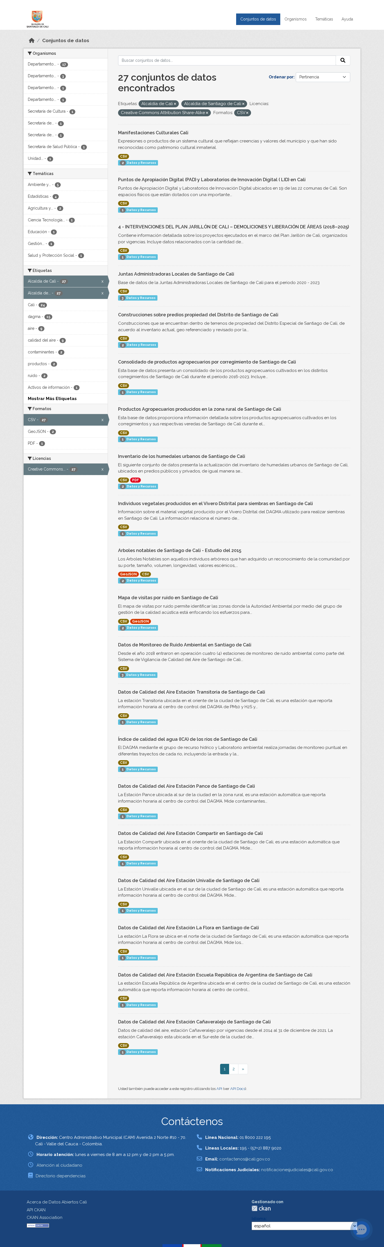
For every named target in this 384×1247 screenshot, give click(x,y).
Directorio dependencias (60, 1175)
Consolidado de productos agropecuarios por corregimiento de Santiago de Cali (207, 362)
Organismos (295, 19)
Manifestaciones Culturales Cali (153, 132)
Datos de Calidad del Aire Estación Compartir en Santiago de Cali (190, 833)
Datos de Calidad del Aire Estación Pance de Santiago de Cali (186, 786)
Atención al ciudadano (59, 1165)
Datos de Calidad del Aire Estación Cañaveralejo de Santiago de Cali (194, 1022)
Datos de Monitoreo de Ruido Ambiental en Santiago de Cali (184, 645)
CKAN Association (44, 1217)
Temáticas (324, 19)
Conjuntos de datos (258, 19)
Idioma (259, 1218)
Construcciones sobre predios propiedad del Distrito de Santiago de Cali (198, 314)
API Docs (237, 1089)
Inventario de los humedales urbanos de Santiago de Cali (181, 456)
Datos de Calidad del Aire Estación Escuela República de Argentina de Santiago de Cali (215, 975)
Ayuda (347, 19)
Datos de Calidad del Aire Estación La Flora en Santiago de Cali (188, 927)
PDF (135, 480)
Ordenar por (281, 77)
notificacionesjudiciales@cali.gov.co (297, 1169)
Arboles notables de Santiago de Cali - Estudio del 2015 (179, 550)
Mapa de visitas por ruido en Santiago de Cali (168, 597)
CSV (123, 156)
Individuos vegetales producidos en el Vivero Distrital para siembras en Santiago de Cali (215, 503)
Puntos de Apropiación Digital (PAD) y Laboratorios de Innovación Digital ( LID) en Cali (212, 179)
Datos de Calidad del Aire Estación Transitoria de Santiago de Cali (191, 692)
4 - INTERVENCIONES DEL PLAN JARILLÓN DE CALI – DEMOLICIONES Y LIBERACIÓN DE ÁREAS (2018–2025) (233, 227)
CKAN (261, 1208)
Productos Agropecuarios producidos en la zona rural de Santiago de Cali (199, 409)
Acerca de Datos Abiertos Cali (57, 1202)
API (219, 1089)
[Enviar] (343, 60)
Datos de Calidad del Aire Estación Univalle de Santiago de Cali (188, 880)
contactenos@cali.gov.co (244, 1159)
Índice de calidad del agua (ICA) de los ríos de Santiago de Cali (187, 739)
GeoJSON (128, 574)
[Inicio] (32, 40)
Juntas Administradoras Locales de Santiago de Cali (176, 274)
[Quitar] (175, 104)
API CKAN (36, 1209)
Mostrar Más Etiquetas (52, 398)
